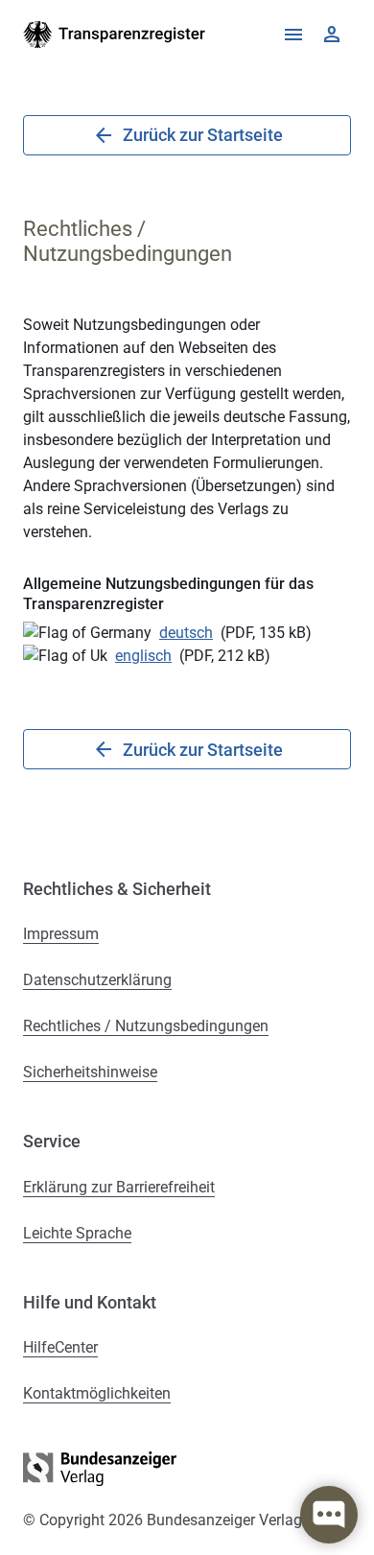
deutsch (186, 633)
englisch (143, 656)
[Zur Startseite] (114, 34)
